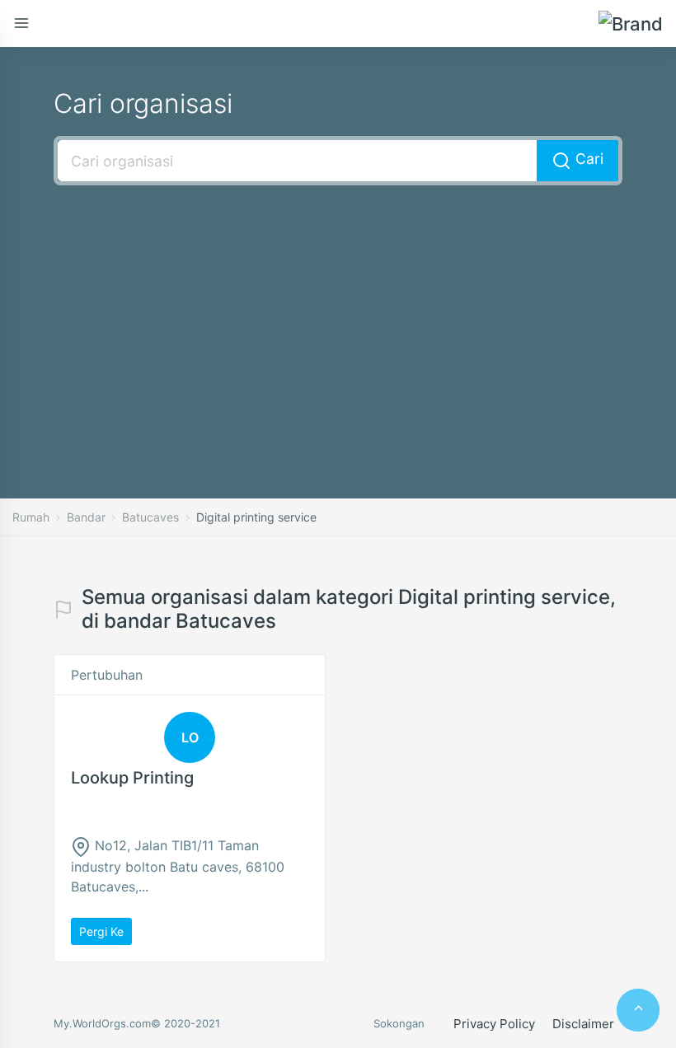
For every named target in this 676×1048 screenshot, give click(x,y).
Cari (587, 158)
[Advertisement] (338, 317)
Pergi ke (101, 931)
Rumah (30, 517)
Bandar (86, 517)
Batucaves (150, 517)
